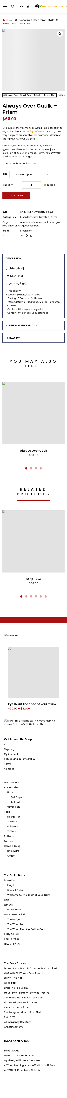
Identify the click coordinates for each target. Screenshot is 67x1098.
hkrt (4, 225)
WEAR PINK (10, 983)
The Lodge (13, 919)
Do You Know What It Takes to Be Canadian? (30, 968)
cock (39, 222)
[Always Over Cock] (33, 413)
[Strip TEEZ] (33, 541)
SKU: (4, 212)
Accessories (11, 787)
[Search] (12, 6)
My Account (11, 754)
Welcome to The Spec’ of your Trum (28, 895)
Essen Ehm (26, 217)
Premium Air (14, 909)
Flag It (11, 885)
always (24, 222)
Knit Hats (16, 802)
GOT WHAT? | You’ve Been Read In (24, 973)
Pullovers (12, 826)
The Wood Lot (15, 924)
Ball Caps (16, 797)
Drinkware (13, 850)
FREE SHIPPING (12, 943)
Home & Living (12, 846)
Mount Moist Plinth (15, 914)
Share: (6, 235)
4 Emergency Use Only (17, 1022)
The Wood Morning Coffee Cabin (26, 929)
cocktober (49, 222)
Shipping (9, 749)
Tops (7, 811)
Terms (8, 763)
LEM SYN (8, 904)
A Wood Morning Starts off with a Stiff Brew (29, 1065)
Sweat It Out (11, 1050)
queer (25, 225)
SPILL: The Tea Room (16, 987)
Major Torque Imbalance (19, 1055)
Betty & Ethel (11, 934)
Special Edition (15, 890)
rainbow (34, 225)
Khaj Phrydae (12, 939)
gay (58, 222)
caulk (32, 222)
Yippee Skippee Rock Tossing (21, 1002)
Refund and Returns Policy (19, 759)
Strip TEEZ (33, 579)
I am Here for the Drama (45, 704)
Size (4, 174)
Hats (10, 792)
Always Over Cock (33, 451)
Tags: (5, 222)
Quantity (7, 185)
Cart (6, 744)
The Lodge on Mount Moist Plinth (23, 1012)
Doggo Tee (13, 816)
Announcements (14, 1027)
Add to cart (16, 195)
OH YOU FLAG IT (13, 978)
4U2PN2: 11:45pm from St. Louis (22, 1070)
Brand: (6, 230)
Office (11, 855)
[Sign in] (37, 6)
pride (11, 225)
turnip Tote (13, 807)
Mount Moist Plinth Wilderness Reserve (26, 992)
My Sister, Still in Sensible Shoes (22, 1060)
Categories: (9, 217)
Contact (9, 768)
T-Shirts (52, 217)
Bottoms (9, 836)
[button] (60, 34)
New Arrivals (40, 217)
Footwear (9, 841)
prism (18, 225)
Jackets (12, 821)
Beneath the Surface (16, 1007)
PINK (6, 899)
